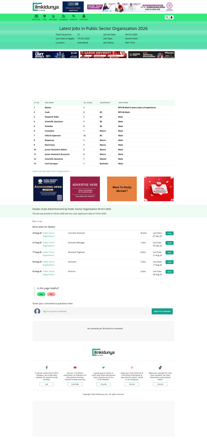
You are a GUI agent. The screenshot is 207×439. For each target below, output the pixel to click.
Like (46, 384)
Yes (41, 294)
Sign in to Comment (162, 311)
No (51, 294)
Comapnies (64, 19)
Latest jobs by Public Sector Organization (50, 171)
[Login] (172, 17)
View (169, 233)
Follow (103, 384)
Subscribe (75, 384)
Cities (45, 19)
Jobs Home (36, 19)
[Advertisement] (103, 76)
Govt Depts (53, 19)
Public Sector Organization (49, 234)
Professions (84, 19)
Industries (73, 19)
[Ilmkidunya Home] (45, 7)
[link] (73, 6)
